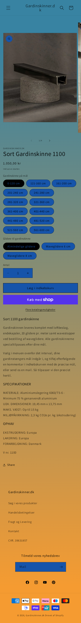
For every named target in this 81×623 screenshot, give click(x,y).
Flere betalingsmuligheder (40, 309)
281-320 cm (15, 202)
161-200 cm (64, 183)
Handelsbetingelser (21, 512)
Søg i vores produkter (22, 503)
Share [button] (11, 465)
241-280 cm (42, 193)
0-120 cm (13, 183)
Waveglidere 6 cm (58, 246)
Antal (6, 265)
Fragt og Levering (20, 522)
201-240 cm (15, 193)
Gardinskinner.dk (35, 615)
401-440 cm (42, 211)
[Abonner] (61, 567)
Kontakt (13, 531)
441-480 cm (15, 221)
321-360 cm (42, 202)
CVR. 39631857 (17, 540)
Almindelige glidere (21, 246)
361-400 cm (15, 211)
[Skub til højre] (49, 140)
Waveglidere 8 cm (19, 256)
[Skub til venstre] (31, 140)
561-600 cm (42, 230)
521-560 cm (15, 230)
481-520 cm (42, 221)
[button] (8, 7)
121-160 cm (38, 183)
